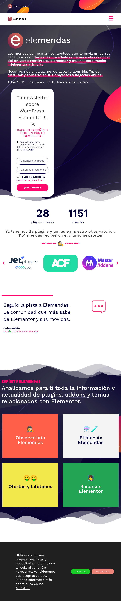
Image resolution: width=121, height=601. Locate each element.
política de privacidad (30, 180)
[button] (33, 146)
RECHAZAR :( (102, 571)
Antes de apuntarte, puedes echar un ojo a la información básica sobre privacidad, (31, 146)
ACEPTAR (81, 571)
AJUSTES (23, 588)
